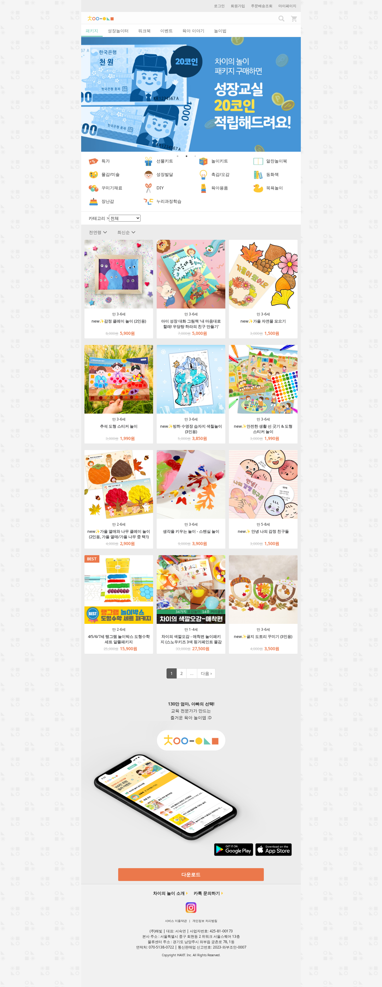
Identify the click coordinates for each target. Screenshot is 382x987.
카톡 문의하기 (207, 893)
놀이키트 (219, 161)
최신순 (123, 232)
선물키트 (164, 161)
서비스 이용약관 (176, 921)
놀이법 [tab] (220, 30)
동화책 (272, 174)
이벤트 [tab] (166, 30)
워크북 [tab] (144, 30)
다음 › (206, 673)
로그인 (219, 5)
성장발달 (164, 174)
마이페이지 (287, 5)
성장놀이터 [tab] (118, 30)
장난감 (107, 201)
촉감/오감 (220, 174)
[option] (191, 94)
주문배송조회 (261, 5)
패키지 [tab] (92, 30)
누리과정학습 (168, 201)
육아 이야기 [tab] (193, 30)
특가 (105, 161)
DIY (160, 188)
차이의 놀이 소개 (169, 893)
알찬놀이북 (276, 161)
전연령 (95, 232)
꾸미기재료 (111, 188)
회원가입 (238, 5)
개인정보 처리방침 (204, 921)
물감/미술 (110, 174)
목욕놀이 (274, 188)
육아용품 (219, 188)
